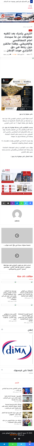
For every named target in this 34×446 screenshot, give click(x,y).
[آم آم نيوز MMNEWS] (30, 7)
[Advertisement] (17, 28)
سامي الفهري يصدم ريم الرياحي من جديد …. (11, 389)
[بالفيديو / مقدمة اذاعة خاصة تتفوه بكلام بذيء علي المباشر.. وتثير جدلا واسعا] (27, 398)
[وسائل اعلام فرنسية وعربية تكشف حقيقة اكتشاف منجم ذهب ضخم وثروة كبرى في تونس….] (27, 407)
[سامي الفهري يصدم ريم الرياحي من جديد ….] (27, 391)
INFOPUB (13, 434)
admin (28, 54)
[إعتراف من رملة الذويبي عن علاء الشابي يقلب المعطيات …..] (27, 423)
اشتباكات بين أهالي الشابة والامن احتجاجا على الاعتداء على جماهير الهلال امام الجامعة (25, 293)
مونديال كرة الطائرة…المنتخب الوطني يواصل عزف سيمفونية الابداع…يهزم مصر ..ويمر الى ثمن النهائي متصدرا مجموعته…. (9, 295)
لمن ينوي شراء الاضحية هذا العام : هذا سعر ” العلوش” (11, 414)
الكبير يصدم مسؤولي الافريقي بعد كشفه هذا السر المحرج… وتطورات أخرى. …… (9, 316)
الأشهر (17, 383)
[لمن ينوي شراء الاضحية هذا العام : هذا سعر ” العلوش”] (27, 415)
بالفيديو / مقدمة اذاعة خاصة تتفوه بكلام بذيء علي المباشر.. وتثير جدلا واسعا (12, 398)
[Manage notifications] (30, 442)
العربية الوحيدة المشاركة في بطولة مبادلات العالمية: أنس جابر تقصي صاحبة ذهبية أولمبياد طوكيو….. (25, 317)
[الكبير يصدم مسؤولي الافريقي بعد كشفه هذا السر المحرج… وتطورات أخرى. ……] (8, 308)
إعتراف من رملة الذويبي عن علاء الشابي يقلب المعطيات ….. (11, 421)
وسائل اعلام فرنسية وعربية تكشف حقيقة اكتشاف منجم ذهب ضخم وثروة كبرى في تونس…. (11, 406)
